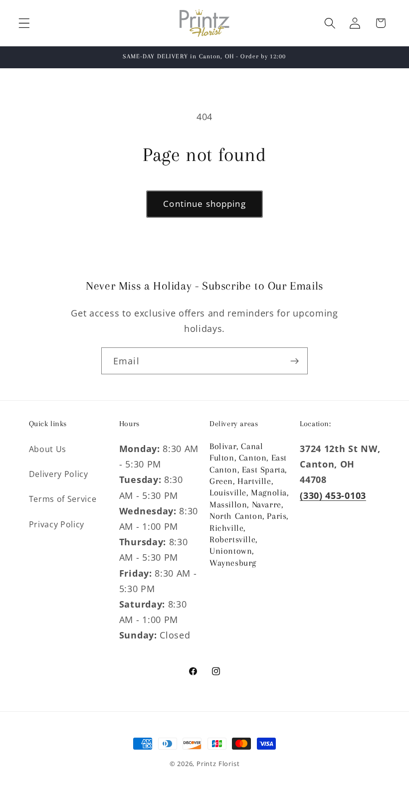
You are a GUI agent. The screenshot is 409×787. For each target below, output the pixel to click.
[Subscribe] (294, 360)
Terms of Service (63, 498)
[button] (24, 23)
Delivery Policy (58, 474)
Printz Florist (218, 763)
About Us (48, 449)
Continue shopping (204, 203)
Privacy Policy (57, 524)
